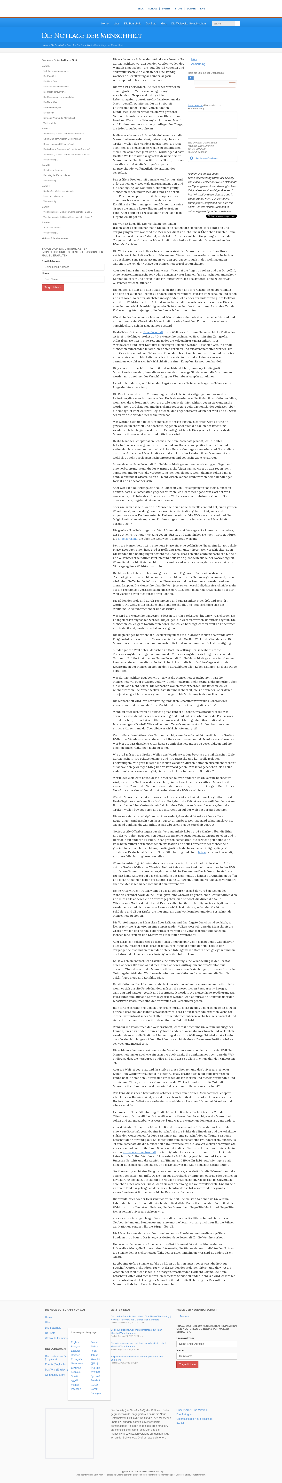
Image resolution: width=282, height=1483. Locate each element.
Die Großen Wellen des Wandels (58, 191)
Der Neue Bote (50, 81)
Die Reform (48, 113)
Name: (46, 273)
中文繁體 (95, 1372)
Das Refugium (184, 1414)
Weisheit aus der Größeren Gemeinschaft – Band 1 (67, 212)
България (96, 1393)
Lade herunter (195, 105)
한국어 (94, 1363)
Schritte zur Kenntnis (53, 170)
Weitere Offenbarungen (55, 238)
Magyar (75, 1384)
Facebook (184, 1316)
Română (95, 1380)
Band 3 (46, 165)
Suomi (94, 1342)
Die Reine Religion (52, 107)
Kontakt (180, 1423)
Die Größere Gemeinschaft (56, 86)
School (153, 9)
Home (105, 23)
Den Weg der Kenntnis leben (56, 175)
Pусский (95, 1376)
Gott (163, 23)
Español (75, 1350)
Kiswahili (95, 1359)
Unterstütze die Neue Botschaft (194, 1418)
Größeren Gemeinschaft (139, 1152)
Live (203, 9)
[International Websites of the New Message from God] (227, 8)
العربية (74, 1380)
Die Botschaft (132, 23)
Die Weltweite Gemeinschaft (188, 23)
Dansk (94, 1388)
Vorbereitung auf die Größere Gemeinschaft (63, 133)
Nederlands (77, 1363)
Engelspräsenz (127, 538)
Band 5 (46, 206)
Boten (202, 852)
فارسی (94, 1384)
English (75, 1342)
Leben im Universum (53, 196)
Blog (140, 9)
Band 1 (70, 45)
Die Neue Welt (84, 45)
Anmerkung (198, 64)
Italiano (94, 1355)
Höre (194, 59)
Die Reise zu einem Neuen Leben (59, 97)
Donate (191, 9)
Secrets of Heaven (52, 227)
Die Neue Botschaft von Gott (59, 60)
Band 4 (46, 186)
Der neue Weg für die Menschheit (59, 118)
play (191, 78)
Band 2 (46, 128)
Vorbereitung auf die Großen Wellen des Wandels (66, 154)
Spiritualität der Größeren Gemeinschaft (62, 139)
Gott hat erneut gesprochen (56, 71)
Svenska (75, 1372)
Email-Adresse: (51, 261)
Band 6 (46, 222)
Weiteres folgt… (51, 123)
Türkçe (94, 1346)
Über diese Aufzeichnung (206, 158)
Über (116, 23)
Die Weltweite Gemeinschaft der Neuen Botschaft (66, 149)
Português (76, 1359)
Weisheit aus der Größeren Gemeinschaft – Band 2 (67, 217)
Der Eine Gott (49, 76)
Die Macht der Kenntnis (54, 92)
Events (166, 9)
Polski (94, 1350)
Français (75, 1346)
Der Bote (151, 23)
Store (178, 9)
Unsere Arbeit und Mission (191, 1410)
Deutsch (75, 1355)
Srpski (74, 1376)
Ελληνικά (76, 1367)
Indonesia (76, 1388)
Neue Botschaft (153, 332)
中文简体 (95, 1367)
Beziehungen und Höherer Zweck (59, 144)
